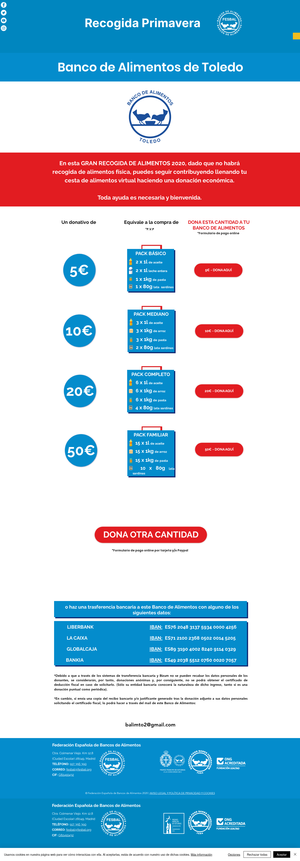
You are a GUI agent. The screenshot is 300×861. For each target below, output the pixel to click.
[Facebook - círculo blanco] (4, 5)
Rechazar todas (257, 854)
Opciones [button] (234, 854)
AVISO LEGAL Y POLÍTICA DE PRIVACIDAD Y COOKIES (182, 793)
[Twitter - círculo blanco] (4, 13)
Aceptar (282, 854)
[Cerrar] (295, 854)
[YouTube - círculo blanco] (4, 20)
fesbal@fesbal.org (78, 769)
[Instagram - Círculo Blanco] (4, 28)
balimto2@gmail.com (150, 725)
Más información (201, 854)
